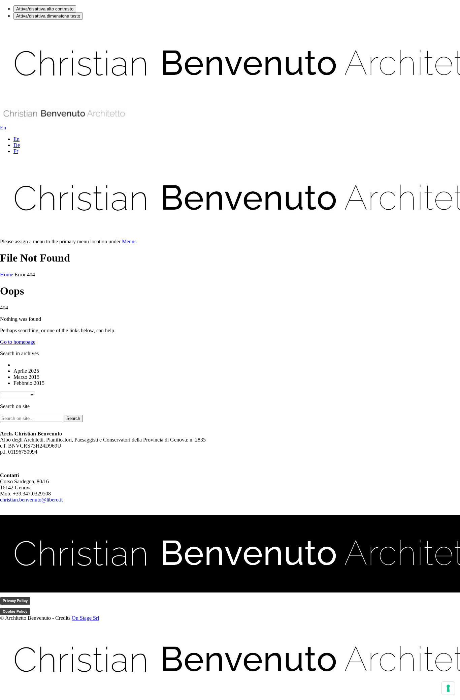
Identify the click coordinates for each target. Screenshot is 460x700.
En (16, 139)
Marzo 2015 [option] (26, 377)
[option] (236, 365)
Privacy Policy (15, 600)
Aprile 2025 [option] (26, 371)
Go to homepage (17, 342)
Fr (15, 151)
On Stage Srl (85, 618)
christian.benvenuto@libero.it (31, 500)
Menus (129, 241)
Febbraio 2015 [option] (28, 383)
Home (6, 274)
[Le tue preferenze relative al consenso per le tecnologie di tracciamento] (448, 688)
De (16, 145)
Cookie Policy (15, 611)
